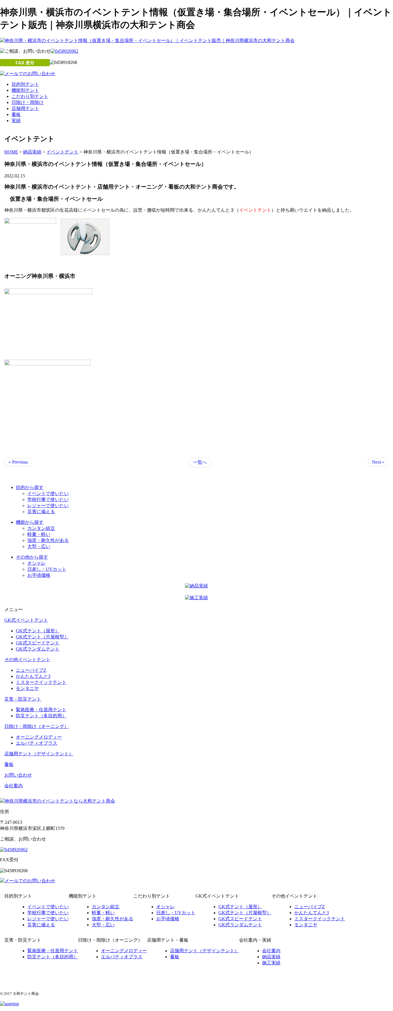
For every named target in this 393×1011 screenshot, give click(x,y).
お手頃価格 (38, 575)
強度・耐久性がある (48, 540)
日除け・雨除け (28, 102)
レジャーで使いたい (48, 505)
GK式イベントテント (26, 620)
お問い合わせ (18, 775)
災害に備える (41, 511)
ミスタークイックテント (41, 682)
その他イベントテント (27, 659)
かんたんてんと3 (33, 676)
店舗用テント (25, 108)
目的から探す (29, 487)
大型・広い (38, 546)
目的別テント (25, 84)
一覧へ (200, 462)
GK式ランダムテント (38, 648)
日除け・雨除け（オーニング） (36, 726)
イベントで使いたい (48, 493)
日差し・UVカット (46, 569)
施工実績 (271, 962)
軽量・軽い (38, 534)
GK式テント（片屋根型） (42, 636)
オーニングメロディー (39, 737)
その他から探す (32, 557)
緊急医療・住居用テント (41, 709)
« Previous (18, 462)
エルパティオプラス (36, 743)
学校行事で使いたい (48, 499)
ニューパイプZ (31, 670)
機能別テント (25, 90)
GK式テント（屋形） (38, 630)
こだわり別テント (30, 96)
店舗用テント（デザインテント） (38, 753)
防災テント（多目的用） (41, 715)
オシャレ (36, 563)
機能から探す (29, 522)
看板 (16, 114)
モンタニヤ (27, 688)
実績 (16, 120)
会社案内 (13, 785)
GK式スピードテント (38, 642)
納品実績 (271, 956)
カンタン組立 (41, 528)
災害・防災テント (22, 699)
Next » (378, 462)
